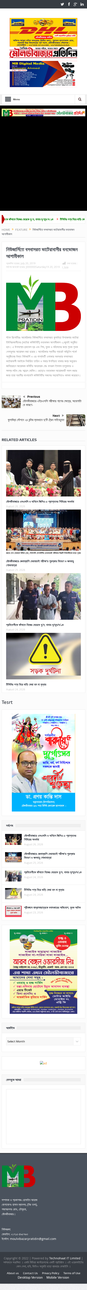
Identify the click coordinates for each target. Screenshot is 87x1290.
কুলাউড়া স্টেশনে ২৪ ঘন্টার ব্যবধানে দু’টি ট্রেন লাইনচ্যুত (36, 420)
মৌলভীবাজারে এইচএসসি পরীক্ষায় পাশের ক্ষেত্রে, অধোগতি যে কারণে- (52, 403)
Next (56, 416)
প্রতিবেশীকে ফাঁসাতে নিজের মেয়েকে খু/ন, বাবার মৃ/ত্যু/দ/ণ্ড (35, 625)
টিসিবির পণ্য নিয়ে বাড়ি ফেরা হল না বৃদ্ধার (60, 219)
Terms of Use (71, 1273)
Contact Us (30, 1273)
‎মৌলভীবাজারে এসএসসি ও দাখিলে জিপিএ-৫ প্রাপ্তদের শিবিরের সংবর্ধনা (40, 501)
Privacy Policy (50, 1273)
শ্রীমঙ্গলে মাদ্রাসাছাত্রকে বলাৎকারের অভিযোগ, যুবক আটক (52, 907)
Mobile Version (57, 1277)
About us (13, 1273)
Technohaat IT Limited (65, 1258)
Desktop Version (30, 1277)
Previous (33, 397)
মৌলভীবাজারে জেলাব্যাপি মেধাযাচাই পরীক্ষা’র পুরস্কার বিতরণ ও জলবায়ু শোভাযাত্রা (40, 563)
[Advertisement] (43, 162)
